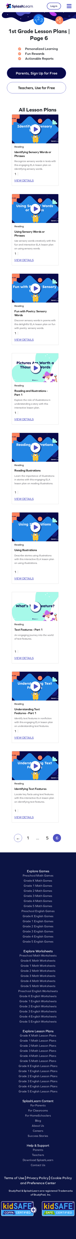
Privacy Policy (37, 1178)
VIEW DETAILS (24, 180)
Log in (53, 6)
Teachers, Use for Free (36, 88)
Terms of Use (14, 1178)
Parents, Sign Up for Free (36, 73)
